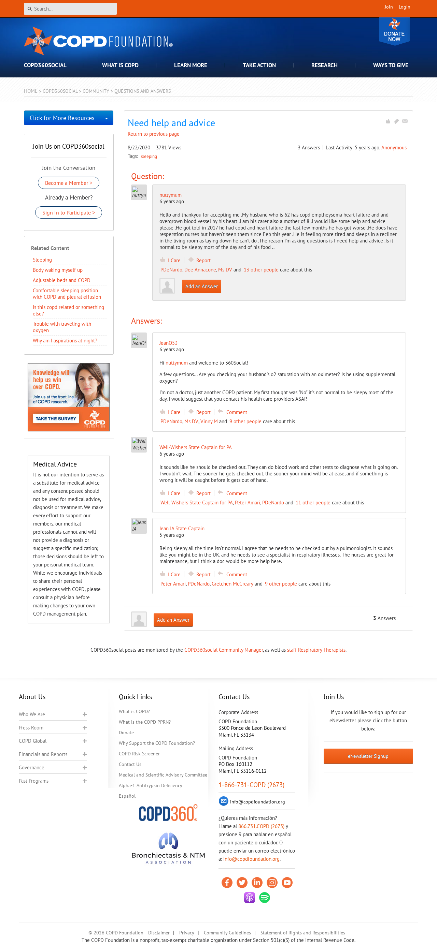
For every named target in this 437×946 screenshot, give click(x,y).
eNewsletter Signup (368, 756)
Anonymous (394, 147)
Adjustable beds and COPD (61, 280)
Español (127, 796)
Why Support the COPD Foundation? (157, 743)
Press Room (31, 727)
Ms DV (225, 269)
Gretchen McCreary (232, 583)
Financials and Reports (43, 754)
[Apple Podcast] (249, 897)
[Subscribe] (405, 121)
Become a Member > (68, 182)
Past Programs (33, 781)
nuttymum (170, 195)
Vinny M (209, 421)
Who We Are (32, 714)
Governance (31, 767)
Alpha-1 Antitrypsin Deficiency (150, 785)
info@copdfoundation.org (251, 859)
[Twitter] (242, 882)
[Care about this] (388, 121)
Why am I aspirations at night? (65, 340)
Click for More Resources (62, 118)
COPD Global (32, 741)
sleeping (149, 156)
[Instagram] (272, 882)
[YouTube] (287, 882)
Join (389, 6)
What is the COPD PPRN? (145, 722)
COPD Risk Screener (139, 754)
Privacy (186, 933)
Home (31, 91)
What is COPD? (134, 711)
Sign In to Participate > (68, 212)
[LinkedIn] (257, 882)
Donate (394, 31)
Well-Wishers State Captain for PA (196, 502)
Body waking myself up (58, 270)
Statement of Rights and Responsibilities (302, 933)
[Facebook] (227, 882)
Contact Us (130, 764)
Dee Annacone (200, 269)
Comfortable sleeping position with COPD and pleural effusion (67, 293)
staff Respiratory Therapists (316, 650)
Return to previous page (154, 134)
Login (404, 6)
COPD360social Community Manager (223, 650)
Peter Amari (247, 502)
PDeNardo (171, 269)
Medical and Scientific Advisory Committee (163, 775)
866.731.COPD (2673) (261, 826)
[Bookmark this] (396, 121)
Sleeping (42, 259)
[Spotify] (264, 897)
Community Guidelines (227, 933)
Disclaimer (159, 933)
